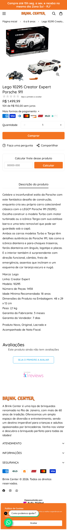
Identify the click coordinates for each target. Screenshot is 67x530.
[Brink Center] (33, 13)
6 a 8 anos (29, 21)
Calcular (48, 165)
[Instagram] (10, 490)
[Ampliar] (57, 74)
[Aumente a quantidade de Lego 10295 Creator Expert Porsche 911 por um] (60, 125)
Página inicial (9, 21)
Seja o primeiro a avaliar (33, 359)
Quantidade (10, 125)
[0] (61, 13)
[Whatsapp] (16, 490)
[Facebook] (3, 490)
